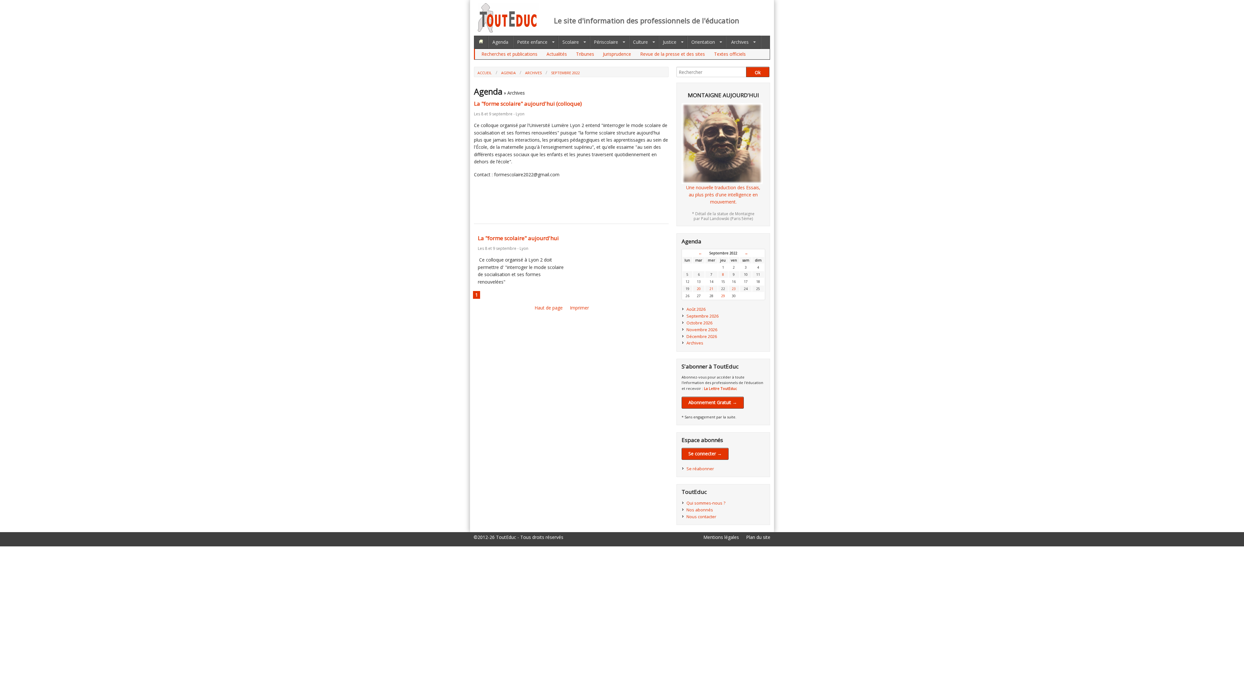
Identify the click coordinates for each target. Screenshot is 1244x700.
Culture (640, 42)
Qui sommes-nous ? (705, 503)
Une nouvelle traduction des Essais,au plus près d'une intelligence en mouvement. (723, 194)
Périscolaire (606, 42)
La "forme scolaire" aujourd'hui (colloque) (528, 103)
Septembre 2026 (702, 316)
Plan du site (758, 537)
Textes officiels (730, 54)
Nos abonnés (699, 510)
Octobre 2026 (699, 323)
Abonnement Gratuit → (712, 402)
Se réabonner (700, 469)
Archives (740, 42)
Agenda (500, 42)
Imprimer (579, 308)
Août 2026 (696, 309)
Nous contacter (701, 516)
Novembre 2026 (701, 329)
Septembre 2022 (565, 72)
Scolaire (570, 42)
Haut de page (549, 308)
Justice (669, 42)
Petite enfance (532, 42)
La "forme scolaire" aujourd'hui (518, 238)
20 (699, 288)
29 (723, 296)
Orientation (703, 42)
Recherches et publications (509, 54)
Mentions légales (721, 537)
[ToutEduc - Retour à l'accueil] (508, 31)
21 (711, 288)
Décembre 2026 (701, 336)
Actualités (557, 54)
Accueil (485, 72)
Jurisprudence (617, 54)
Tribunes (585, 54)
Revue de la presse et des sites (672, 54)
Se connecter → (705, 453)
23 (734, 288)
